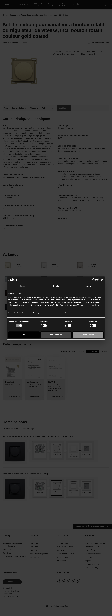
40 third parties (25, 313)
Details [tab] (56, 286)
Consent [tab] (23, 286)
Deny (24, 334)
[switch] (44, 325)
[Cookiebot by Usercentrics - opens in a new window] (94, 279)
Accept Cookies (88, 334)
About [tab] (88, 286)
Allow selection (56, 334)
